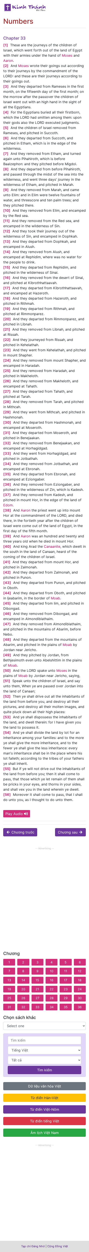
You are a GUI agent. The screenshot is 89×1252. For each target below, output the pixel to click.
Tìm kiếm (44, 1070)
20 (23, 989)
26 (23, 998)
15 (37, 980)
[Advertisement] (44, 895)
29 (66, 998)
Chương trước (22, 832)
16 (51, 980)
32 (23, 1007)
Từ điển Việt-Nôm (44, 1109)
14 (23, 980)
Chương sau (68, 832)
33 (37, 1007)
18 (79, 980)
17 (65, 980)
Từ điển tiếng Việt (44, 1121)
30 (80, 998)
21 (37, 989)
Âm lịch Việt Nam (44, 1133)
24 (80, 989)
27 (37, 998)
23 (66, 989)
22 (52, 989)
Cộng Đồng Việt (57, 1246)
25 (9, 998)
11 (65, 971)
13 (9, 980)
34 (52, 1007)
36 (80, 1007)
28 (52, 998)
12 (79, 971)
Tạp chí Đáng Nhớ (33, 1246)
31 (9, 1007)
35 (66, 1007)
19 (9, 989)
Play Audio (14, 814)
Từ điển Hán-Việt (44, 1098)
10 (51, 971)
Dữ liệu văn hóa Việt (44, 1086)
